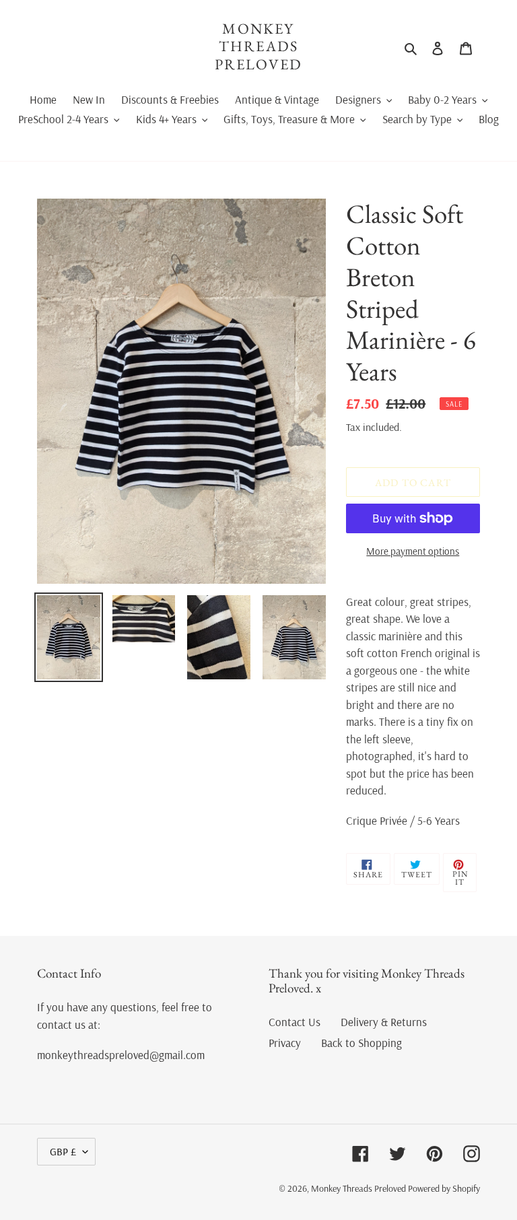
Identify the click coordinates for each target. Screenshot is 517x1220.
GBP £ (63, 1151)
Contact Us (294, 1022)
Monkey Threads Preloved (259, 46)
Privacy (285, 1043)
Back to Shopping (361, 1043)
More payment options (412, 551)
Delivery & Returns (384, 1022)
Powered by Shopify (444, 1188)
